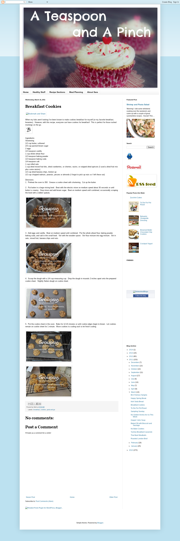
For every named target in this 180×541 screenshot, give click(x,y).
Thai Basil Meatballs (138, 435)
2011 (131, 360)
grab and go (51, 409)
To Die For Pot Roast (139, 408)
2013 (131, 353)
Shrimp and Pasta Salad (138, 104)
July (133, 379)
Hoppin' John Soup (138, 420)
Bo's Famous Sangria (139, 395)
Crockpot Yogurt (146, 244)
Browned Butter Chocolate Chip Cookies (146, 232)
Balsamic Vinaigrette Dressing (144, 218)
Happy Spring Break (138, 398)
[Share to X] (34, 403)
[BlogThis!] (32, 403)
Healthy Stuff (39, 92)
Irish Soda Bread (137, 402)
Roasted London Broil (139, 439)
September (135, 372)
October (134, 369)
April (133, 389)
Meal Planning (76, 92)
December (135, 362)
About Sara (92, 92)
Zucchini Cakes (136, 198)
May (133, 385)
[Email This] (29, 403)
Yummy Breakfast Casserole (141, 432)
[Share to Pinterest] (40, 403)
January (134, 446)
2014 (131, 350)
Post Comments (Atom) (44, 501)
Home (26, 92)
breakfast (36, 409)
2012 (131, 356)
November (135, 366)
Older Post (113, 497)
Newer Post (30, 497)
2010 (131, 450)
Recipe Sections (57, 92)
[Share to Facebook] (37, 403)
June (133, 382)
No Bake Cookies (137, 429)
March (133, 392)
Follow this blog (140, 295)
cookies (43, 409)
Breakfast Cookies (138, 405)
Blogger (100, 523)
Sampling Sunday (137, 411)
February (134, 443)
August (134, 376)
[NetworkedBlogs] (140, 292)
